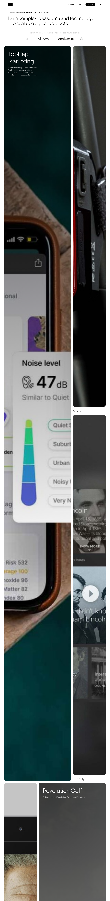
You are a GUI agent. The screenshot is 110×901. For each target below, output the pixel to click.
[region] (55, 38)
